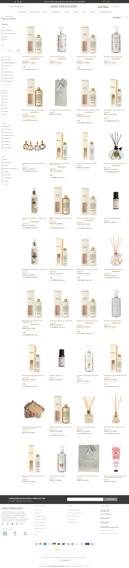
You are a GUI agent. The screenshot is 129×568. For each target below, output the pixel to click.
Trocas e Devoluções (72, 522)
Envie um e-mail (109, 526)
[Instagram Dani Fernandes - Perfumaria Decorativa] (15, 1)
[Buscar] (29, 6)
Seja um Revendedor (39, 522)
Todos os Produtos (22, 12)
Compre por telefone (105, 510)
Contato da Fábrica (105, 522)
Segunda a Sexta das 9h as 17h (107, 530)
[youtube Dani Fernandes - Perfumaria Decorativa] (12, 523)
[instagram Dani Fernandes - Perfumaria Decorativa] (3, 523)
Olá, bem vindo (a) (103, 6)
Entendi (87, 566)
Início (2, 16)
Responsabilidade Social (106, 12)
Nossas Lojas (37, 513)
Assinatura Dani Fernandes (74, 513)
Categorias (92, 12)
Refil (84, 12)
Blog (35, 534)
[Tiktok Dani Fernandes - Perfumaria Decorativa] (21, 1)
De (2, 47)
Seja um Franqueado (39, 525)
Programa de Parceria (40, 528)
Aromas (45, 12)
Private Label (37, 531)
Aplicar (18, 50)
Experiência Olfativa (34, 12)
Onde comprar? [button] (106, 1)
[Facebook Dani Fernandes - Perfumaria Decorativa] (18, 1)
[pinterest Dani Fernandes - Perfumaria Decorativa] (21, 523)
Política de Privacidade (73, 516)
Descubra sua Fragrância (73, 510)
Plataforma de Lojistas (40, 519)
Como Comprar (71, 519)
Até (10, 47)
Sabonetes (76, 12)
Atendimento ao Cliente (106, 518)
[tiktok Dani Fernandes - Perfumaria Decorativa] (17, 523)
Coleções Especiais (55, 12)
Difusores (66, 12)
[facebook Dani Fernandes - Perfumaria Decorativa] (7, 523)
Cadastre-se (111, 499)
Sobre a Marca (38, 510)
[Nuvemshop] (64, 561)
